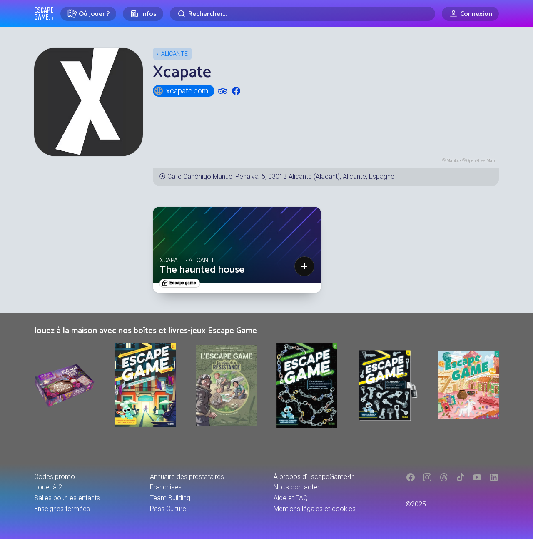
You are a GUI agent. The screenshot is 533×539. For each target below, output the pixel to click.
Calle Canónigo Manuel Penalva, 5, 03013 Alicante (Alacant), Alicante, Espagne (280, 177)
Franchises (166, 487)
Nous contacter (296, 487)
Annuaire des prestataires (187, 477)
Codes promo (54, 477)
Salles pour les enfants (67, 498)
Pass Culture (168, 509)
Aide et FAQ (291, 498)
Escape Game (44, 13)
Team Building (170, 498)
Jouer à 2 (48, 487)
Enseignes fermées (62, 509)
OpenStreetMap (480, 160)
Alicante (174, 53)
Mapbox (453, 160)
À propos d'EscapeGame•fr (314, 477)
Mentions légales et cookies (315, 509)
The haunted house (201, 270)
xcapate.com (187, 90)
